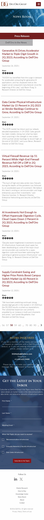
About (22, 500)
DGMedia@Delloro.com (22, 354)
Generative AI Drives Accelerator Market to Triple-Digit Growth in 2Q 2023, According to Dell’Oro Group (20, 56)
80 (30, 325)
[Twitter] (21, 480)
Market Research (22, 488)
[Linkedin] (3, 73)
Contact (22, 503)
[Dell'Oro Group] (13, 4)
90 (35, 325)
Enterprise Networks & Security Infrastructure (21, 446)
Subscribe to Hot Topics (22, 461)
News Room (22, 497)
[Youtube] (27, 480)
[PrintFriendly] (10, 73)
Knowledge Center (22, 494)
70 (26, 325)
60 (19, 325)
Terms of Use (27, 511)
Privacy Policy (17, 511)
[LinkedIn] (15, 479)
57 (7, 325)
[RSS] (5, 73)
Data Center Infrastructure (14, 452)
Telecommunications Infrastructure (17, 439)
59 (15, 325)
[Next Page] (41, 325)
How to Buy (22, 491)
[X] (8, 73)
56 (3, 325)
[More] (12, 73)
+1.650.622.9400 (22, 359)
